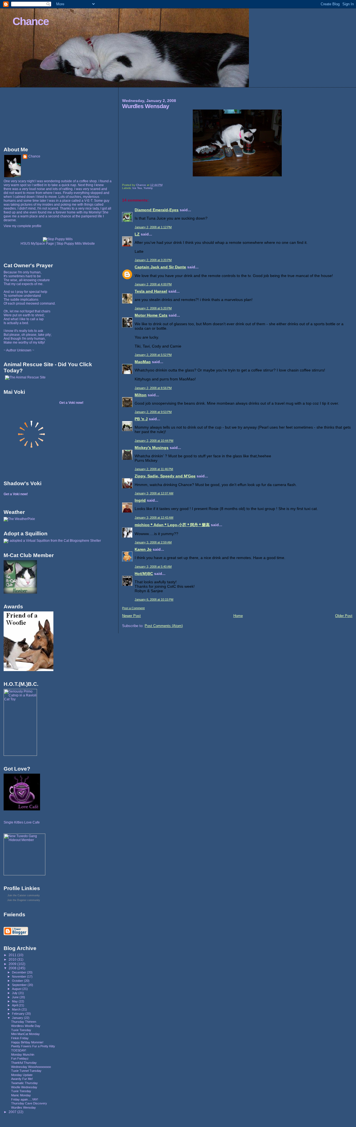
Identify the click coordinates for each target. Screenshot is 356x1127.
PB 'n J (141, 419)
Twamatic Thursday (24, 1083)
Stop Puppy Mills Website (75, 244)
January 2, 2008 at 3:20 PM (153, 260)
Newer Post (131, 616)
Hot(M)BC (144, 573)
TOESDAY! (18, 1050)
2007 (13, 1112)
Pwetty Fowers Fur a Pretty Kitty (33, 1046)
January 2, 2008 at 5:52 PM (153, 354)
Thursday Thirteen (23, 1021)
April (15, 1005)
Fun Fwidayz (20, 1058)
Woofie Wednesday (24, 1087)
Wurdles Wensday (23, 1107)
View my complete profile (22, 226)
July (15, 993)
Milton (141, 395)
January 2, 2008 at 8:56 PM (153, 388)
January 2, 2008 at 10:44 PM (154, 440)
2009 (13, 964)
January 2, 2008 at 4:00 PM (153, 284)
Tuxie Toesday (21, 1030)
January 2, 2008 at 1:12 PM (153, 227)
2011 (13, 955)
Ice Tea (137, 188)
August (17, 988)
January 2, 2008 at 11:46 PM (154, 469)
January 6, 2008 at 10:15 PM (154, 599)
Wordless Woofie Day (25, 1026)
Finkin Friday (20, 1038)
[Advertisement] (29, 116)
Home (238, 616)
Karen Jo (143, 549)
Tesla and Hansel (151, 291)
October (18, 980)
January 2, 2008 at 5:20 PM (153, 308)
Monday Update (22, 1075)
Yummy (148, 188)
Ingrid (140, 500)
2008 (13, 968)
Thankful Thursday (24, 1062)
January (18, 1017)
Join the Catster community (24, 895)
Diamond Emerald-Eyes (157, 210)
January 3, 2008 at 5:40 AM (153, 566)
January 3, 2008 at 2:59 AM (153, 542)
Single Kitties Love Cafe (22, 822)
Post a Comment (133, 608)
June (15, 997)
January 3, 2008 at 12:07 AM (154, 493)
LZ (137, 234)
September (20, 985)
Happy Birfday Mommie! (27, 1042)
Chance (31, 21)
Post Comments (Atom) (164, 626)
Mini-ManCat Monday (25, 1034)
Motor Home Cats (151, 315)
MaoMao (143, 362)
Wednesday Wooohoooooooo (31, 1066)
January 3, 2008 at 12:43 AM (154, 517)
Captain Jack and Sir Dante (160, 267)
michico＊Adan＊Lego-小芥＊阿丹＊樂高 (172, 525)
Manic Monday (21, 1095)
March (16, 1009)
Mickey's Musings (152, 447)
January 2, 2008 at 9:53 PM (153, 412)
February (18, 1013)
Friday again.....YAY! (24, 1099)
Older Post (343, 616)
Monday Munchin (22, 1054)
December (19, 972)
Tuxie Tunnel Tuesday (26, 1070)
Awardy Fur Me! (22, 1078)
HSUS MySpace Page (37, 244)
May (15, 1001)
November (19, 976)
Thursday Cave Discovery (29, 1103)
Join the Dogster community (23, 900)
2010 (13, 959)
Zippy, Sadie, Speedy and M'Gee (165, 476)
